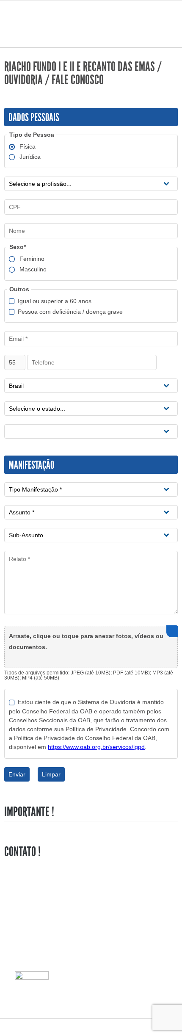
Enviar (16, 774)
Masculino (33, 269)
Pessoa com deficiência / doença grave (70, 312)
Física (27, 147)
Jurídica (30, 157)
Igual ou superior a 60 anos (54, 301)
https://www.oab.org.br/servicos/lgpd (96, 746)
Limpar (51, 774)
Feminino (31, 259)
